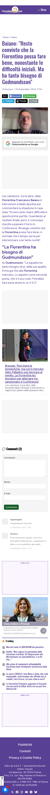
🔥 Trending (8, 641)
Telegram (9, 101)
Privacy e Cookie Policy (25, 757)
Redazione (8, 89)
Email (35, 101)
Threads (22, 101)
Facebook (16, 96)
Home (6, 37)
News (14, 37)
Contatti (25, 751)
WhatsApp (30, 96)
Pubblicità (25, 744)
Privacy (1, 782)
